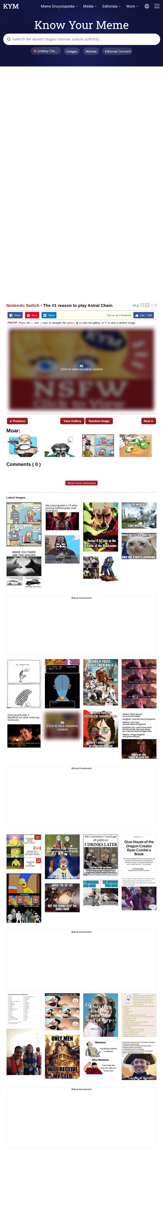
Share (16, 315)
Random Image (99, 421)
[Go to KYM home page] (11, 7)
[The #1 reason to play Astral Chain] (81, 369)
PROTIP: (13, 322)
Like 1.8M (145, 315)
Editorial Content (118, 51)
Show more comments (81, 483)
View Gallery (72, 421)
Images (71, 51)
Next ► (149, 421)
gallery (70, 322)
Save (33, 315)
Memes (91, 51)
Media (88, 6)
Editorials (109, 6)
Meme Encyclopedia (57, 6)
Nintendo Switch (22, 305)
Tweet (50, 315)
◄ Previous (17, 421)
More (130, 6)
